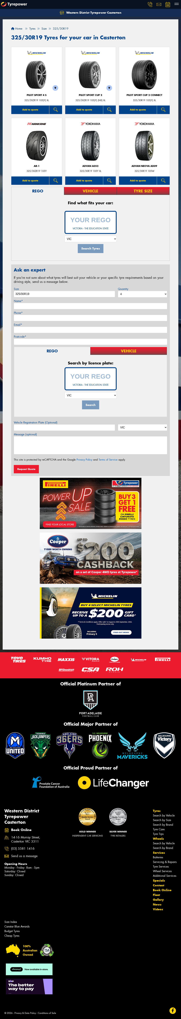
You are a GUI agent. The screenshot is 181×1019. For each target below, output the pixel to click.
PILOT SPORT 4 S (36, 95)
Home (18, 29)
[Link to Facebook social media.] (173, 1010)
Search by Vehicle (164, 815)
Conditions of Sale (47, 1013)
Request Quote (26, 469)
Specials (159, 880)
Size (16, 289)
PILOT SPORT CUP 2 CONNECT (144, 95)
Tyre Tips (158, 834)
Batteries (158, 857)
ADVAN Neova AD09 (144, 166)
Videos (158, 909)
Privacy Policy (84, 459)
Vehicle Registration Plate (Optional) (35, 422)
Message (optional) (25, 434)
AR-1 (37, 166)
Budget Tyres (12, 931)
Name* (18, 301)
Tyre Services (161, 866)
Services (159, 853)
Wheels (158, 839)
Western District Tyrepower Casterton (93, 13)
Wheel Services (162, 871)
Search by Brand (163, 825)
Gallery (158, 900)
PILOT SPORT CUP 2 (90, 95)
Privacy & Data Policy (25, 1013)
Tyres (156, 811)
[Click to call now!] (150, 4)
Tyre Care (159, 829)
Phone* (18, 313)
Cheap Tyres (11, 936)
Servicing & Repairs (165, 862)
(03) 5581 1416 (22, 849)
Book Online (162, 890)
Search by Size (162, 820)
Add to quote (30, 109)
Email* (18, 325)
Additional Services (164, 876)
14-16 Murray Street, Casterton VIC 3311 (25, 839)
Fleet (156, 895)
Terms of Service (108, 459)
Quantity (123, 289)
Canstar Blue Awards (17, 926)
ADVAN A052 (90, 166)
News (157, 904)
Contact (158, 885)
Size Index (10, 922)
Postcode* (20, 337)
